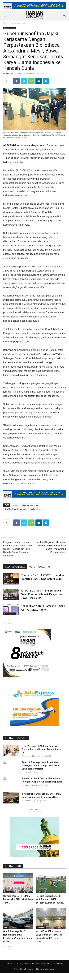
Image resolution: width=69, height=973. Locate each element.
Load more (33, 809)
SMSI (39, 892)
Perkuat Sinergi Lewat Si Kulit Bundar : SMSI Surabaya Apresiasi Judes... (50, 899)
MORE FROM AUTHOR (40, 567)
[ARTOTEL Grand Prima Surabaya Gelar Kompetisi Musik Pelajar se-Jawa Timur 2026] (11, 594)
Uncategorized (18, 22)
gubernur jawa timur (30, 505)
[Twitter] (24, 81)
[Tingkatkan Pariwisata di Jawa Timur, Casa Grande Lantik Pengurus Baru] (11, 797)
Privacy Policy (23, 963)
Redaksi (9, 73)
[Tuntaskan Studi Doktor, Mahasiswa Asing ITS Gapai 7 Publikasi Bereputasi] (11, 782)
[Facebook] (16, 81)
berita (15, 505)
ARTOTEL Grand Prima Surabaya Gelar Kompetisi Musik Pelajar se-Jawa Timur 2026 (41, 594)
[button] (5, 15)
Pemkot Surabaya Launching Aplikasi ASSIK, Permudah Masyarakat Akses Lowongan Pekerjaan (41, 765)
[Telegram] (46, 81)
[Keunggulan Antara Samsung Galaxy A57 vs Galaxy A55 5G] (11, 609)
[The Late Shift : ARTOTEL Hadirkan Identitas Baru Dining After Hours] (11, 578)
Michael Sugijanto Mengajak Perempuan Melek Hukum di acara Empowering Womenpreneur (51, 547)
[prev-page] (5, 622)
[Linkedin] (38, 81)
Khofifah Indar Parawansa (15, 509)
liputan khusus (36, 509)
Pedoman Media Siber (41, 963)
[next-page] (10, 622)
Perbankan (8, 892)
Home (6, 22)
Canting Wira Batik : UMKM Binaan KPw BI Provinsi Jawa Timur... (18, 899)
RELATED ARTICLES (15, 567)
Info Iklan (58, 963)
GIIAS (6, 927)
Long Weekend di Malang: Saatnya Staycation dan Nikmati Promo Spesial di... (42, 749)
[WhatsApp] (31, 81)
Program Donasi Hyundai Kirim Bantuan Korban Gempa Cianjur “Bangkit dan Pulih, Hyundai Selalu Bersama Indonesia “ (18, 549)
